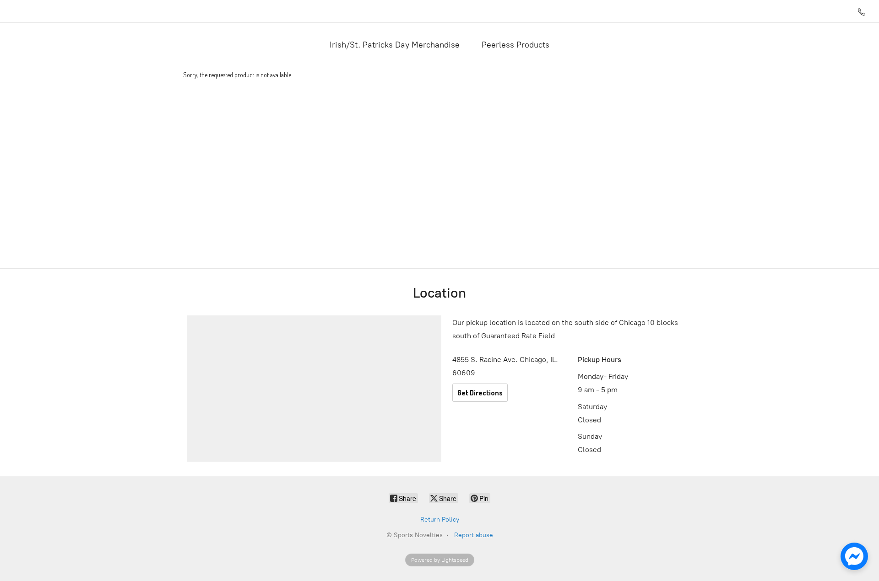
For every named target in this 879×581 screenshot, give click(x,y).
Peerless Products (515, 45)
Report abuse (473, 535)
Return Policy (439, 519)
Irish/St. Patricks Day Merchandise (395, 45)
